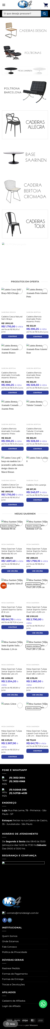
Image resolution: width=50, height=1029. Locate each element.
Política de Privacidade (14, 952)
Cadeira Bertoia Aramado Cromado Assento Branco (10, 375)
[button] (3, 4)
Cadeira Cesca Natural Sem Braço (11, 317)
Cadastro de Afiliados (13, 1000)
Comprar (12, 336)
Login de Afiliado (11, 1006)
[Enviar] (44, 13)
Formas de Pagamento (15, 973)
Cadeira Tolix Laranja (36, 485)
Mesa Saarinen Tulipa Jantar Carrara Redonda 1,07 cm (11, 733)
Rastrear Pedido (11, 968)
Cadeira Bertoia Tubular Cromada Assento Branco (34, 431)
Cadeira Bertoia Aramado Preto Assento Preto (33, 319)
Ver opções (12, 571)
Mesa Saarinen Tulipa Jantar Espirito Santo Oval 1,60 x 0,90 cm (36, 609)
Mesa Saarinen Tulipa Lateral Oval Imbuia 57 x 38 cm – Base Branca (37, 733)
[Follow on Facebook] (4, 920)
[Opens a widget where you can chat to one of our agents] (10, 1024)
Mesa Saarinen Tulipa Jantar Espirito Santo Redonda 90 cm (11, 551)
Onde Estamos (10, 941)
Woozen (33, 1025)
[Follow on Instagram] (9, 920)
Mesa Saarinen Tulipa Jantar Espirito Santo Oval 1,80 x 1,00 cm (36, 671)
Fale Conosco (9, 946)
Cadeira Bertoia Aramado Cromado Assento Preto (10, 431)
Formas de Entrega (12, 979)
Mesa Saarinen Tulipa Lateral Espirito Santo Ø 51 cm (11, 609)
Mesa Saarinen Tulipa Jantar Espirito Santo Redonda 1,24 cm (11, 671)
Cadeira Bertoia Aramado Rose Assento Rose (33, 375)
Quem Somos (9, 936)
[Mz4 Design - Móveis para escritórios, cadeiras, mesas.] (25, 4)
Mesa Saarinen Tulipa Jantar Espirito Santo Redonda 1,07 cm (36, 551)
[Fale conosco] (43, 1004)
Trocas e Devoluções (13, 984)
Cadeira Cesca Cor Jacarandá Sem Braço (11, 486)
